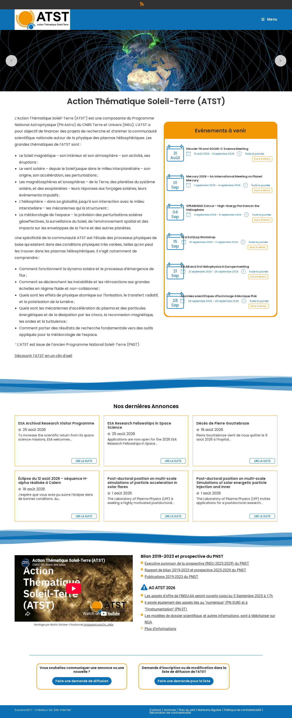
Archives (170, 710)
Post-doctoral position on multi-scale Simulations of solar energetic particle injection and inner (231, 482)
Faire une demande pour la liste (184, 681)
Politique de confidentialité (242, 710)
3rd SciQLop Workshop (198, 237)
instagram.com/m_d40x (98, 624)
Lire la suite (84, 461)
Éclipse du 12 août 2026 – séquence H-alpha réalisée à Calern (53, 480)
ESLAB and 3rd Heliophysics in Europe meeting (215, 266)
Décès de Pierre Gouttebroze (222, 423)
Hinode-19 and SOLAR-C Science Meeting (217, 149)
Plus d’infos (262, 159)
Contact (155, 710)
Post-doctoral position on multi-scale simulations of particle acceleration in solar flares (142, 482)
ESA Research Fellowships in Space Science (139, 425)
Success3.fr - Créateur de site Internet (43, 710)
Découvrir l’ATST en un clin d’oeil (43, 355)
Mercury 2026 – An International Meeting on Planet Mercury (224, 178)
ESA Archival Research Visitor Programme (56, 423)
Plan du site (187, 710)
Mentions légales (209, 710)
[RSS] (142, 4)
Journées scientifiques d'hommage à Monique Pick (218, 296)
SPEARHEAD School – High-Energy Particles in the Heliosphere (222, 208)
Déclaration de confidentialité (170, 713)
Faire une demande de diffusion (81, 681)
